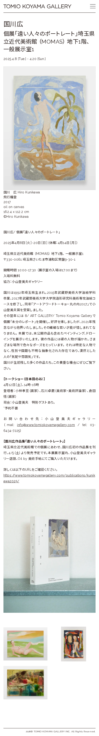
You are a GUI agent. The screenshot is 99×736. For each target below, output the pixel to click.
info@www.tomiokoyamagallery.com (46, 425)
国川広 (13, 24)
